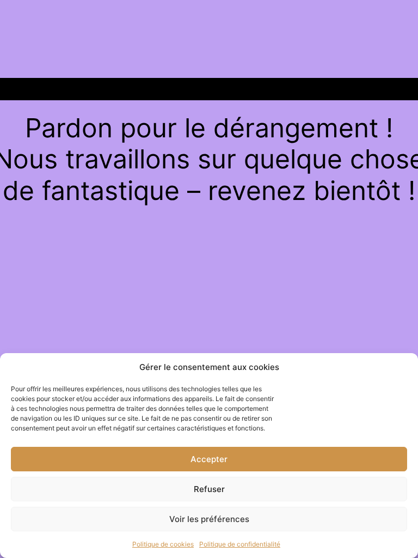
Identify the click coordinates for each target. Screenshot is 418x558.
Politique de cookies (163, 544)
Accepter (209, 459)
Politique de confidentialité (239, 544)
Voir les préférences (209, 519)
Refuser (209, 489)
